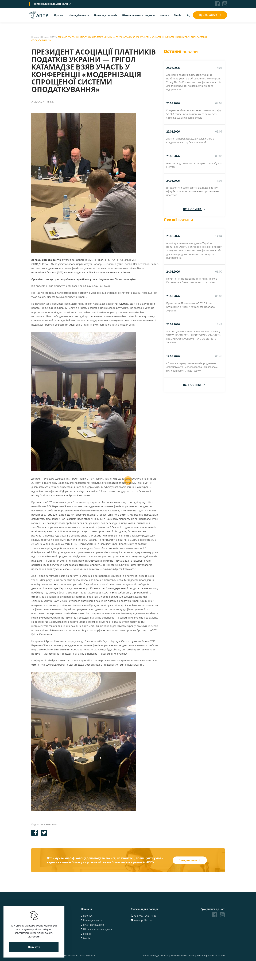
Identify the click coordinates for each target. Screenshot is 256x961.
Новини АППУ (48, 37)
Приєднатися (208, 15)
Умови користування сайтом (211, 955)
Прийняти (34, 947)
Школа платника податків (138, 15)
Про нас (59, 15)
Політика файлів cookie (182, 955)
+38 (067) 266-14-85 (145, 915)
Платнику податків (105, 15)
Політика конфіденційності (155, 955)
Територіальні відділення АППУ (51, 3)
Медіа (177, 15)
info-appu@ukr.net (144, 920)
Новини (164, 15)
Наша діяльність (79, 15)
